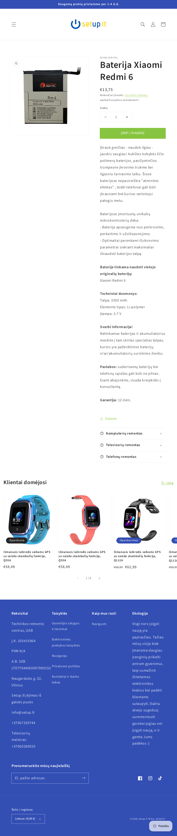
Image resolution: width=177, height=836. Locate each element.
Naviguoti (99, 624)
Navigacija (59, 656)
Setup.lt (143, 819)
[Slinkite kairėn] (78, 578)
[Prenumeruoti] (83, 778)
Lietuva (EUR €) (25, 819)
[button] (14, 24)
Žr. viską (167, 483)
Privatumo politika (66, 666)
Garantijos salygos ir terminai (66, 626)
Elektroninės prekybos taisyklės (66, 642)
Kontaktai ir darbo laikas (65, 679)
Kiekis (104, 108)
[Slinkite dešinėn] (99, 578)
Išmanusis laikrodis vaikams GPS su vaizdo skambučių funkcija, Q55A (26, 556)
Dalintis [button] (111, 418)
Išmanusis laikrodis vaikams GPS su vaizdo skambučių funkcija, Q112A (137, 556)
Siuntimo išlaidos (136, 95)
